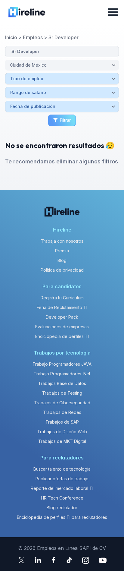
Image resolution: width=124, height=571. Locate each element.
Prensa (62, 250)
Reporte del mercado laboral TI (62, 488)
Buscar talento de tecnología (62, 469)
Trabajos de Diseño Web (62, 431)
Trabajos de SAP (62, 421)
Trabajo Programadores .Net (62, 373)
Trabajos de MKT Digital (62, 441)
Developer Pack (62, 317)
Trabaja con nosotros (62, 241)
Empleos (33, 37)
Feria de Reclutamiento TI (62, 307)
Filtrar (65, 120)
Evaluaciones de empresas (62, 326)
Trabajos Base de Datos (62, 383)
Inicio (11, 37)
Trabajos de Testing (62, 393)
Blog (62, 260)
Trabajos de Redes (62, 412)
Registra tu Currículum (62, 297)
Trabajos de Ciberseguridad (62, 402)
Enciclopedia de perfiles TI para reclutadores (62, 517)
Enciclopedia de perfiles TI (62, 336)
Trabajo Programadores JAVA (62, 364)
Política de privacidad (62, 270)
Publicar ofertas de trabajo (62, 478)
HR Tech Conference (62, 497)
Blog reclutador (62, 507)
